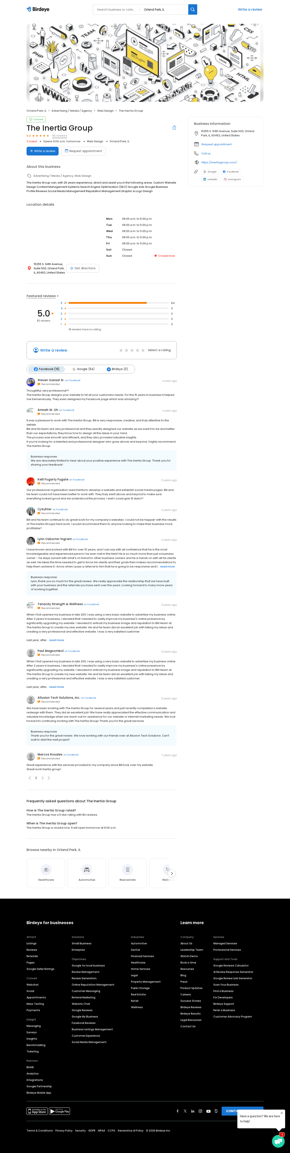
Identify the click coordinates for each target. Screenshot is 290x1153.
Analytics (33, 1073)
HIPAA (101, 1130)
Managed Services (225, 943)
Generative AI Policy (131, 1130)
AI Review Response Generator (233, 972)
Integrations (35, 1080)
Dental (135, 950)
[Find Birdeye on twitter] (185, 1111)
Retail (134, 1001)
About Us (186, 943)
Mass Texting (35, 1004)
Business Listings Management (92, 1029)
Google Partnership (39, 1086)
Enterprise (78, 950)
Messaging (34, 1026)
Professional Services (227, 950)
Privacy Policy (64, 1130)
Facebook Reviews (84, 1023)
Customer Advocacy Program (232, 1016)
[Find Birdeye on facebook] (177, 1111)
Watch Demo (189, 956)
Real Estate (138, 994)
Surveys (32, 1032)
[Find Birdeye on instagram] (200, 1111)
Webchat (33, 984)
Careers (185, 994)
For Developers (223, 997)
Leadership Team (191, 950)
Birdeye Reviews (190, 1007)
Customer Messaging (86, 991)
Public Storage (140, 988)
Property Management (146, 981)
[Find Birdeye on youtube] (208, 1111)
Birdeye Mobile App (39, 1093)
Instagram (234, 179)
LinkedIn (212, 179)
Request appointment (85, 151)
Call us (206, 153)
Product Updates (191, 988)
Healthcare (138, 962)
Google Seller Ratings (40, 969)
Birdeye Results (190, 1013)
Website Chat (81, 1004)
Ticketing (33, 1051)
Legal (134, 975)
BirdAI (30, 1067)
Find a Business (223, 991)
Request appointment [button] (216, 144)
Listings (32, 943)
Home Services (140, 969)
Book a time (188, 962)
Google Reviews (82, 1010)
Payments (33, 1010)
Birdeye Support (223, 1004)
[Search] (192, 9)
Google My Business (85, 1016)
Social (30, 991)
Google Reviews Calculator (231, 965)
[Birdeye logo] (39, 10)
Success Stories (190, 1001)
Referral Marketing (83, 997)
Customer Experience (86, 1036)
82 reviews (59, 136)
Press (183, 981)
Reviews (32, 950)
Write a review (250, 9)
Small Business (82, 943)
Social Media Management (89, 1042)
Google (212, 171)
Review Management (86, 972)
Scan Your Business (226, 984)
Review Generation (84, 978)
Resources (187, 969)
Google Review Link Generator (232, 978)
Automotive (139, 943)
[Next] (172, 873)
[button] (49, 778)
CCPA (111, 1130)
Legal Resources (190, 1020)
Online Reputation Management (93, 984)
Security (80, 1130)
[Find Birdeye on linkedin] (192, 1111)
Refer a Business (224, 1010)
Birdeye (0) (120, 369)
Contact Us (188, 1026)
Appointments (36, 997)
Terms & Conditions (40, 1130)
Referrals (32, 956)
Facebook (233, 171)
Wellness (137, 1007)
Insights (32, 1038)
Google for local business (88, 965)
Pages (31, 962)
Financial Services (142, 956)
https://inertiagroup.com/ (219, 162)
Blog (183, 975)
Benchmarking (36, 1045)
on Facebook (72, 380)
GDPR (91, 1130)
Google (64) (85, 369)
